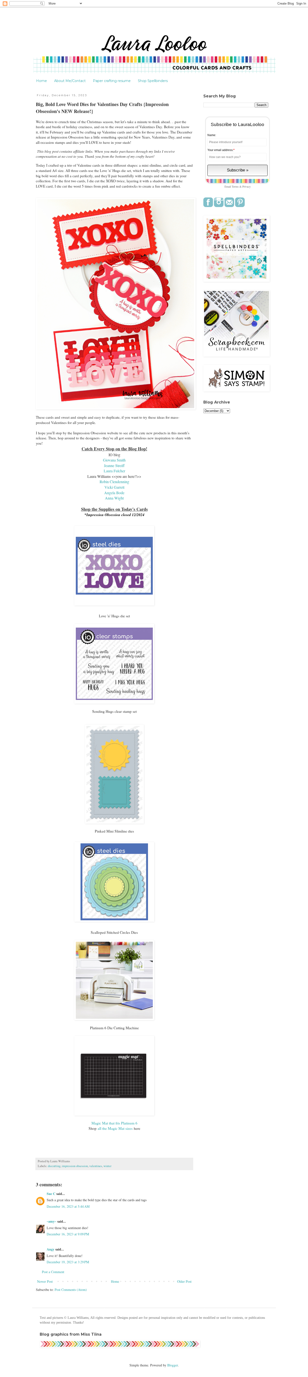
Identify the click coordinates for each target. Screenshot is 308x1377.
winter (107, 1166)
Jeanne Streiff (114, 465)
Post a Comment (53, 1272)
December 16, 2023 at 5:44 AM (68, 1206)
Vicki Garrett (114, 487)
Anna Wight (114, 497)
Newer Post (45, 1281)
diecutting (54, 1166)
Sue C (51, 1193)
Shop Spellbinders (153, 81)
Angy (50, 1249)
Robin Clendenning (114, 481)
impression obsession (75, 1166)
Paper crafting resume (112, 81)
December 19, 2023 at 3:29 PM (68, 1262)
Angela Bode (114, 492)
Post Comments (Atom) (71, 1289)
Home (41, 81)
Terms (235, 186)
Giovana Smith (114, 459)
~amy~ (51, 1221)
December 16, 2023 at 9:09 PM (68, 1234)
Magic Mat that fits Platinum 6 (114, 1123)
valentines (95, 1166)
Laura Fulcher (114, 470)
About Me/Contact (70, 81)
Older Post (184, 1281)
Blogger (172, 1365)
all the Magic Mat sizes (115, 1128)
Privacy (246, 186)
